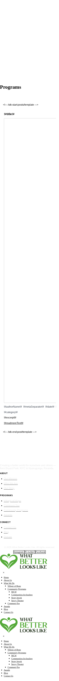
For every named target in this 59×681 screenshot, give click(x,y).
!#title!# (9, 114)
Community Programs (17, 589)
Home (6, 577)
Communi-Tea (14, 603)
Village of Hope (14, 586)
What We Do (9, 583)
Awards (7, 606)
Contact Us (8, 612)
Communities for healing (22, 595)
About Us (8, 580)
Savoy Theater (17, 600)
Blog (6, 609)
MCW (14, 592)
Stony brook (16, 598)
